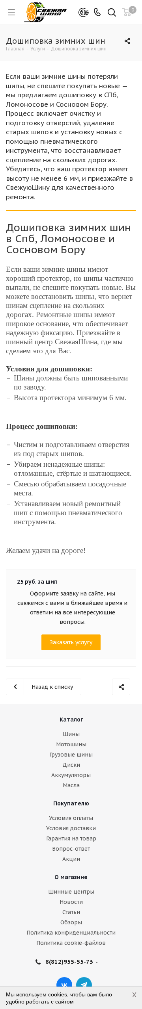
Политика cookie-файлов (71, 942)
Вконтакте (64, 985)
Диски (71, 764)
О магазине (71, 877)
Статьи (71, 912)
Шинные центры (71, 891)
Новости (71, 901)
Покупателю (71, 803)
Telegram (84, 985)
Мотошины (71, 744)
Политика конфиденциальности (71, 932)
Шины (71, 734)
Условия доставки (71, 828)
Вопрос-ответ (71, 848)
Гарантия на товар (71, 838)
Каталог (71, 719)
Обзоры (71, 922)
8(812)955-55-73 (69, 961)
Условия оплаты (71, 818)
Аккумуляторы (71, 775)
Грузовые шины (71, 754)
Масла (71, 785)
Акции (71, 858)
